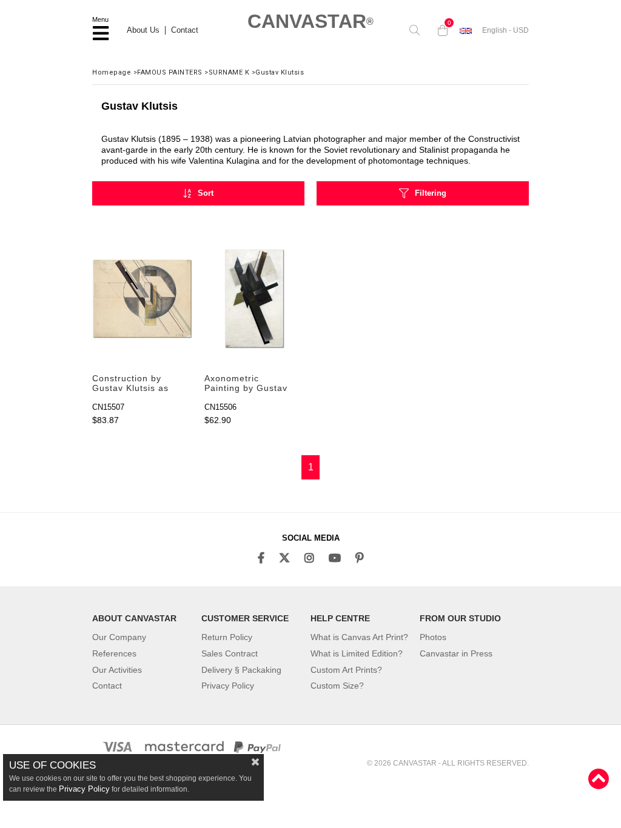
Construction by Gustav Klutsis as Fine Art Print (130, 383)
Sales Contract (229, 653)
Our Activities (117, 670)
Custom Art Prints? (346, 670)
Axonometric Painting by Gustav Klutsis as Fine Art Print (245, 383)
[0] (440, 30)
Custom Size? (337, 685)
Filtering (430, 193)
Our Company (119, 637)
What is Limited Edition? (356, 653)
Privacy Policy (227, 685)
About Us (143, 30)
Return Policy (226, 637)
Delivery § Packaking (241, 670)
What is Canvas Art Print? (359, 637)
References (114, 653)
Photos (433, 637)
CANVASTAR (310, 21)
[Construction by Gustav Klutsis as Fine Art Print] (142, 299)
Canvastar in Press (456, 653)
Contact (184, 30)
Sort (205, 193)
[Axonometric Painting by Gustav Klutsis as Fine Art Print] (254, 299)
